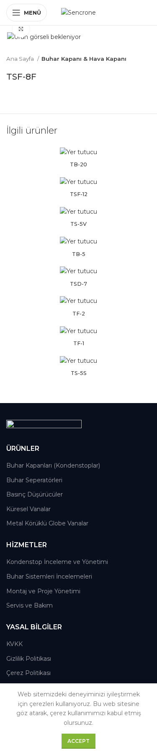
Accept (78, 741)
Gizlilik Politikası (28, 658)
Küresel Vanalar (28, 509)
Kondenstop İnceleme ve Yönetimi (57, 562)
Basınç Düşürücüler (34, 494)
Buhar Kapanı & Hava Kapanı (83, 58)
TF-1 (78, 343)
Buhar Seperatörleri (34, 480)
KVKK (14, 644)
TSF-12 (79, 194)
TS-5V (78, 224)
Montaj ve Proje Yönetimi (43, 591)
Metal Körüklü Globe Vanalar (47, 523)
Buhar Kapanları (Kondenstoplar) (53, 465)
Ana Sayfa (20, 58)
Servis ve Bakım (29, 605)
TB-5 (78, 254)
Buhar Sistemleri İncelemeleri (49, 576)
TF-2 (78, 313)
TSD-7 (78, 284)
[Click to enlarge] (21, 29)
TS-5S (79, 373)
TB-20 (78, 164)
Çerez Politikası (28, 673)
